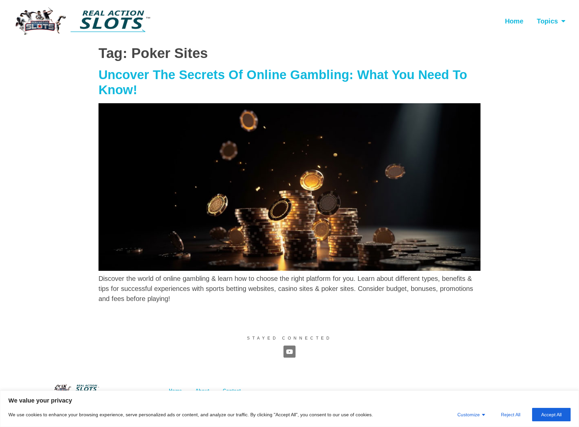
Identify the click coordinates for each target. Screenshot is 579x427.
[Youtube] (289, 352)
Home (514, 21)
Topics (547, 21)
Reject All (510, 414)
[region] (289, 408)
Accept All (551, 414)
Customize (468, 414)
